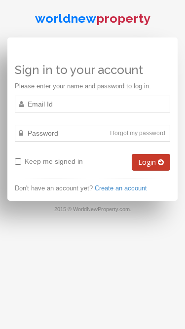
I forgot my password (137, 133)
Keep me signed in (54, 161)
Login (148, 162)
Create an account (121, 188)
